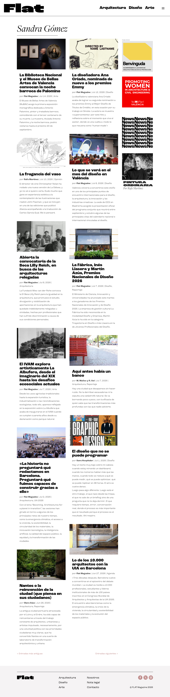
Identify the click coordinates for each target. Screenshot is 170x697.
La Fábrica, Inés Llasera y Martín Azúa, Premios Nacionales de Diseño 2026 (92, 273)
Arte (149, 8)
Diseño (135, 8)
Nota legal (93, 682)
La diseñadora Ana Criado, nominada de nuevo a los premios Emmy (92, 81)
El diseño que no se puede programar (90, 453)
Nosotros (93, 677)
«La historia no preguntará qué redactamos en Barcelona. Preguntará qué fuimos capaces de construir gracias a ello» (39, 478)
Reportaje (39, 607)
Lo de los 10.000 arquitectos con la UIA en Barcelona (90, 564)
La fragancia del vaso (40, 174)
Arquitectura (112, 8)
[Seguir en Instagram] (151, 677)
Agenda (111, 574)
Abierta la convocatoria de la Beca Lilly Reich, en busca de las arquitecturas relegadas (38, 268)
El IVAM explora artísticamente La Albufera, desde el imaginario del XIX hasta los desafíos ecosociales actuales (40, 374)
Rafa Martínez (31, 179)
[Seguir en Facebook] (140, 677)
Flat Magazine (31, 96)
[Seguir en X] (145, 677)
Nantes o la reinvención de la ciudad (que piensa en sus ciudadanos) (41, 592)
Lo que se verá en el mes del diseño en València (91, 174)
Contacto (93, 687)
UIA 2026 (38, 501)
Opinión (58, 179)
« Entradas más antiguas (30, 654)
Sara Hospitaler (84, 461)
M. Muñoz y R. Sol (85, 381)
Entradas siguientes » (106, 654)
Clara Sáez (29, 603)
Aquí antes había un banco (91, 374)
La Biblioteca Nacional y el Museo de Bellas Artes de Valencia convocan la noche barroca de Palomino (41, 83)
